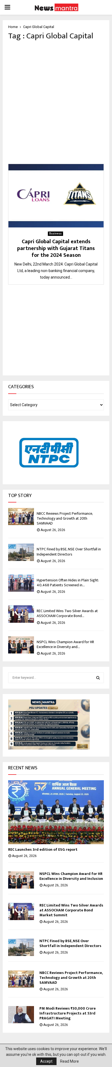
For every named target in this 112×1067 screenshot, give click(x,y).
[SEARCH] (98, 677)
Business (55, 233)
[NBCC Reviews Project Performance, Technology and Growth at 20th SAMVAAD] (21, 516)
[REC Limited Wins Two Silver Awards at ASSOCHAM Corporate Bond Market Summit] (21, 613)
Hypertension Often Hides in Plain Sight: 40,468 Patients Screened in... (68, 582)
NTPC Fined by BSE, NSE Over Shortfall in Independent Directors (69, 551)
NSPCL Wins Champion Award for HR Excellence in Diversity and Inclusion (71, 876)
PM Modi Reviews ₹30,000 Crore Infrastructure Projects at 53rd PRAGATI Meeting (67, 1013)
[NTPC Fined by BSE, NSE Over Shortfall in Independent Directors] (21, 552)
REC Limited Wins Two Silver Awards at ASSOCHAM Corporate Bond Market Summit (71, 910)
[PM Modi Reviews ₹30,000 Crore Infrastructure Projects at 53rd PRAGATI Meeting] (21, 1014)
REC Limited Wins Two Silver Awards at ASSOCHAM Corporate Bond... (67, 613)
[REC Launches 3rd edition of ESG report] (56, 812)
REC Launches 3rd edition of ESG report (42, 849)
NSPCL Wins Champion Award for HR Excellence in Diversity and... (65, 644)
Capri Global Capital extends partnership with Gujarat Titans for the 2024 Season (56, 248)
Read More (69, 1061)
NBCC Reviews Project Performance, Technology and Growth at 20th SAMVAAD (65, 518)
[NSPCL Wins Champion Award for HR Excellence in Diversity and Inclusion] (21, 644)
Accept (46, 1061)
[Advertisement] (56, 102)
